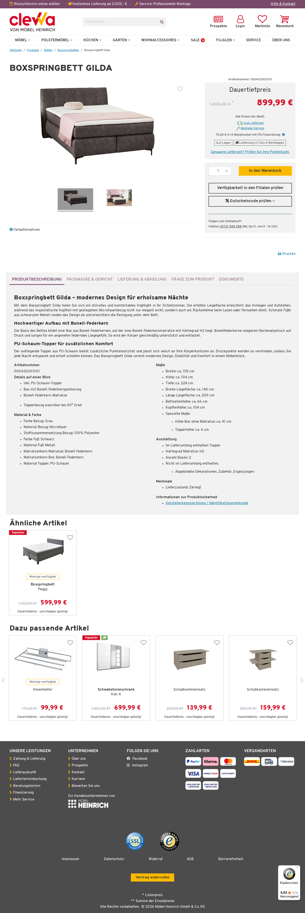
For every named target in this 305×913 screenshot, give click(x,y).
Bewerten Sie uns (86, 786)
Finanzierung (23, 793)
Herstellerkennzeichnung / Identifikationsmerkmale (207, 503)
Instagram (140, 765)
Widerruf (156, 859)
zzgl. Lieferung (254, 123)
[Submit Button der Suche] (161, 21)
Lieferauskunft (24, 772)
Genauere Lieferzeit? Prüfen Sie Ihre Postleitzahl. (250, 152)
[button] (283, 134)
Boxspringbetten (68, 50)
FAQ (16, 765)
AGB (190, 859)
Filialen (224, 40)
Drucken (288, 254)
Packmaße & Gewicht (90, 279)
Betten (48, 50)
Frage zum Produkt (192, 279)
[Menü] (297, 868)
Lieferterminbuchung (29, 779)
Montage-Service (252, 128)
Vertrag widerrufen (152, 877)
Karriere (78, 779)
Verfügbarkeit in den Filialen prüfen (250, 188)
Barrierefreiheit (230, 859)
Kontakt (78, 772)
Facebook (139, 759)
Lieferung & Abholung (142, 279)
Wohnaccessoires (159, 40)
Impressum (70, 859)
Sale (196, 40)
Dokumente (231, 279)
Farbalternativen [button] (26, 230)
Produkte (33, 50)
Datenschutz (114, 859)
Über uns (79, 759)
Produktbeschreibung (37, 279)
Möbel (21, 40)
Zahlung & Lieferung (29, 759)
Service (253, 40)
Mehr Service (23, 799)
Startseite (16, 50)
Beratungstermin (26, 786)
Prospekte (80, 765)
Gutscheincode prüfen (250, 201)
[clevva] (43, 22)
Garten (120, 40)
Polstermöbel (55, 40)
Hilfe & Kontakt (283, 4)
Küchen (91, 40)
